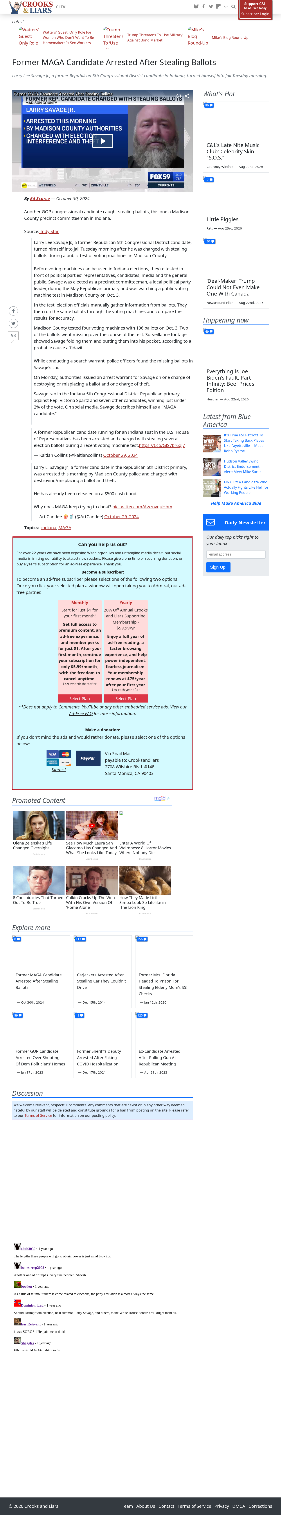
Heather (213, 399)
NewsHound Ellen (220, 302)
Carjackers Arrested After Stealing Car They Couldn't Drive (101, 981)
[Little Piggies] (236, 194)
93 (13, 335)
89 (16, 1015)
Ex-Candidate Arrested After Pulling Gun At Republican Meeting (159, 1058)
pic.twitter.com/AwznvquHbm (142, 507)
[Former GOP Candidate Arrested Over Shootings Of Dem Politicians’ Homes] (41, 1028)
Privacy (221, 1506)
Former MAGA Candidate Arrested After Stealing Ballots (114, 62)
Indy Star (49, 231)
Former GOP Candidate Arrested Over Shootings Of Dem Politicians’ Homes (40, 1058)
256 (140, 939)
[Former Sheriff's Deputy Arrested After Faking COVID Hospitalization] (102, 1028)
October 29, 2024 (120, 455)
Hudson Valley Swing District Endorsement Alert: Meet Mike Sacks (242, 466)
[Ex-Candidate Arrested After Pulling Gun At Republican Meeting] (164, 1028)
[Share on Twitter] (13, 323)
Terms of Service (38, 1115)
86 (207, 105)
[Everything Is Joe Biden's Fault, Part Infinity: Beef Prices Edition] (236, 346)
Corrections (260, 1506)
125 (140, 1015)
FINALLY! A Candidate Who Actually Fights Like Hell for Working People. (246, 487)
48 (77, 1015)
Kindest (59, 770)
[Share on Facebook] (13, 311)
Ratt (210, 228)
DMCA (238, 1506)
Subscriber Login (255, 14)
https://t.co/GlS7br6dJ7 (162, 445)
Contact (166, 1506)
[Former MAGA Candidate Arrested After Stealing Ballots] (41, 952)
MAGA (64, 528)
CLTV (60, 6)
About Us (145, 1506)
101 (208, 241)
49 (207, 331)
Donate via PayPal (88, 758)
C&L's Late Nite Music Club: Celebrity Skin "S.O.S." (233, 151)
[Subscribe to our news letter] (226, 7)
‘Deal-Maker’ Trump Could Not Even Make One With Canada (233, 287)
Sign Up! (218, 567)
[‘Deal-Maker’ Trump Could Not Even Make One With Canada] (236, 256)
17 (207, 179)
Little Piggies (223, 219)
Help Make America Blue (236, 503)
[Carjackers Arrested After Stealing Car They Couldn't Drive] (102, 952)
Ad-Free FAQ (81, 713)
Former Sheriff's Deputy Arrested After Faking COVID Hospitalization (99, 1058)
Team (127, 1506)
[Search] (233, 7)
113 (78, 939)
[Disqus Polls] (103, 1180)
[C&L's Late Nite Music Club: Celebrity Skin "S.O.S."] (236, 120)
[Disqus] (102, 1296)
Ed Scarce (40, 198)
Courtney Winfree (220, 166)
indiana (48, 528)
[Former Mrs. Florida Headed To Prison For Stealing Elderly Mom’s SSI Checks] (164, 952)
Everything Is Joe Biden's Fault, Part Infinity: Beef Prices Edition (230, 381)
